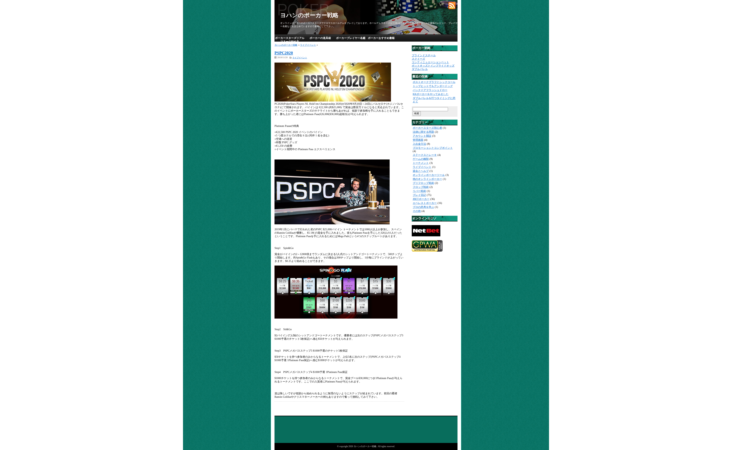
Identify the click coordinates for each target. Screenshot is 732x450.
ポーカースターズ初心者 (427, 127)
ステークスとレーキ (425, 155)
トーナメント (421, 163)
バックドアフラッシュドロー (430, 90)
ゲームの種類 (421, 159)
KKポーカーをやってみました (431, 94)
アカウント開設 (422, 135)
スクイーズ (418, 58)
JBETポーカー (421, 199)
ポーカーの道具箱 (320, 38)
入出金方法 (419, 143)
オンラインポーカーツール (429, 175)
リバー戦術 (419, 191)
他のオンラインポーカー (427, 179)
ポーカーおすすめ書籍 (381, 38)
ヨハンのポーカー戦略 (309, 15)
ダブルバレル (420, 69)
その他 (417, 211)
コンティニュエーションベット (430, 62)
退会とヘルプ (421, 171)
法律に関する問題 (423, 131)
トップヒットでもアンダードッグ (433, 86)
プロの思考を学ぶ (423, 207)
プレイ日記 (419, 195)
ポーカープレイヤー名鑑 (350, 38)
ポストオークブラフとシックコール (434, 82)
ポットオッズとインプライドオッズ (433, 65)
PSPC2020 (283, 53)
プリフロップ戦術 (423, 183)
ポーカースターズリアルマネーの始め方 (289, 40)
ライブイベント (308, 45)
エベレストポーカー (425, 203)
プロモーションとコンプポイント (433, 148)
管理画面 (418, 139)
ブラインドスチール (424, 55)
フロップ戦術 (421, 187)
